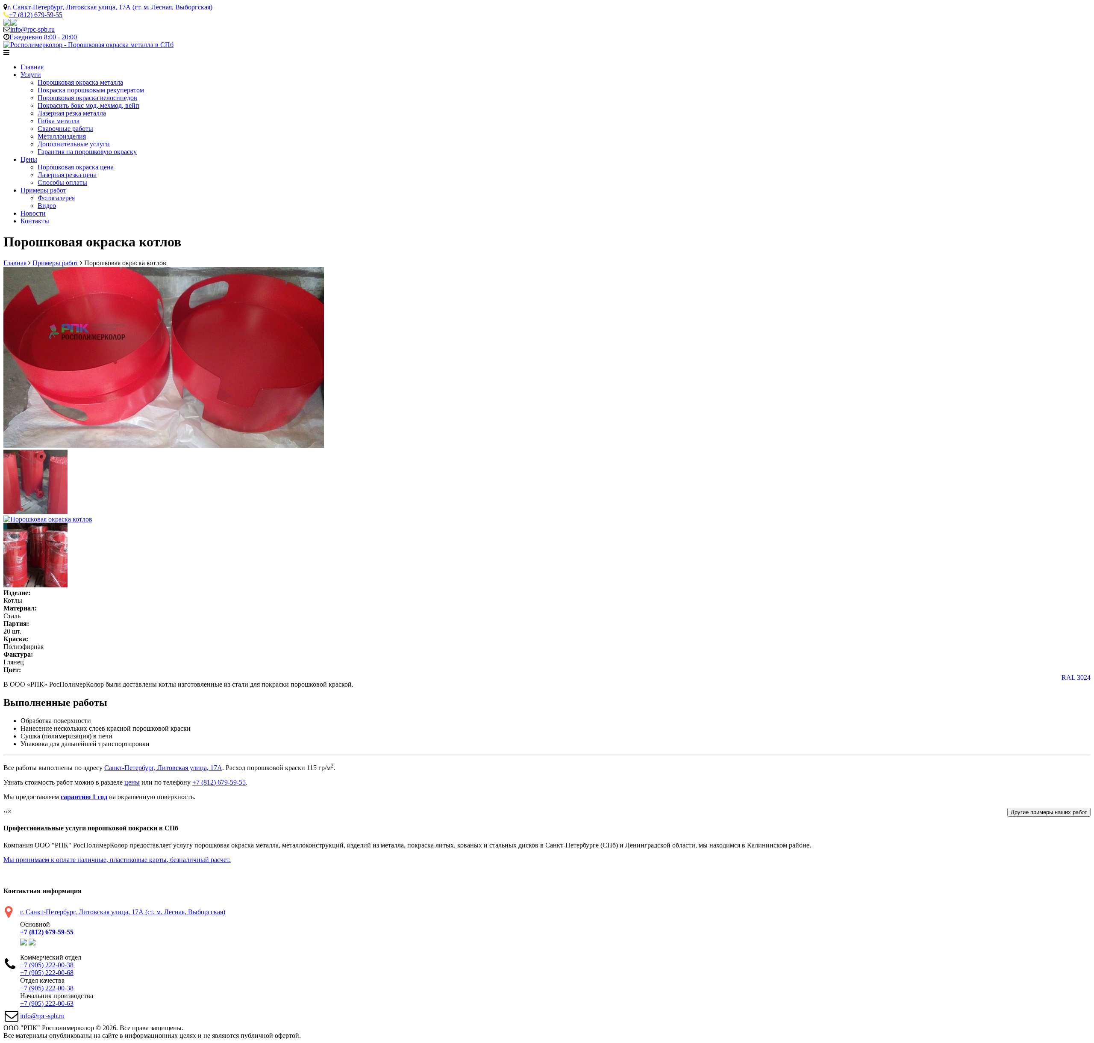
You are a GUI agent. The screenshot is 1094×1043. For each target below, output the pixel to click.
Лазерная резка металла (72, 113)
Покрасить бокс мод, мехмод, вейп (88, 105)
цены (132, 782)
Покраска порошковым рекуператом (91, 90)
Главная (32, 67)
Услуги (31, 74)
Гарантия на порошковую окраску (87, 151)
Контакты (35, 221)
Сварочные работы (65, 128)
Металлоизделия (62, 136)
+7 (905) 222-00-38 (47, 965)
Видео (47, 205)
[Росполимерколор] (88, 44)
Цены (29, 159)
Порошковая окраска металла (80, 82)
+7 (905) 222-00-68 (47, 972)
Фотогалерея (56, 197)
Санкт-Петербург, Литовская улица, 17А (163, 767)
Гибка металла (58, 120)
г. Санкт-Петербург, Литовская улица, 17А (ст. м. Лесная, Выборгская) (109, 7)
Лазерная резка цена (67, 174)
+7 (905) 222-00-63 (47, 1003)
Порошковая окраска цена (76, 167)
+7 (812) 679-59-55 (219, 782)
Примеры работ (43, 190)
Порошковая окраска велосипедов (87, 97)
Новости (33, 213)
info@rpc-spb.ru (42, 1015)
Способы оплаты (62, 182)
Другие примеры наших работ (1049, 812)
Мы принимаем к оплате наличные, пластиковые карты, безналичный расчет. (117, 859)
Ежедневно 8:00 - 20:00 (43, 37)
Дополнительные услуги (74, 144)
